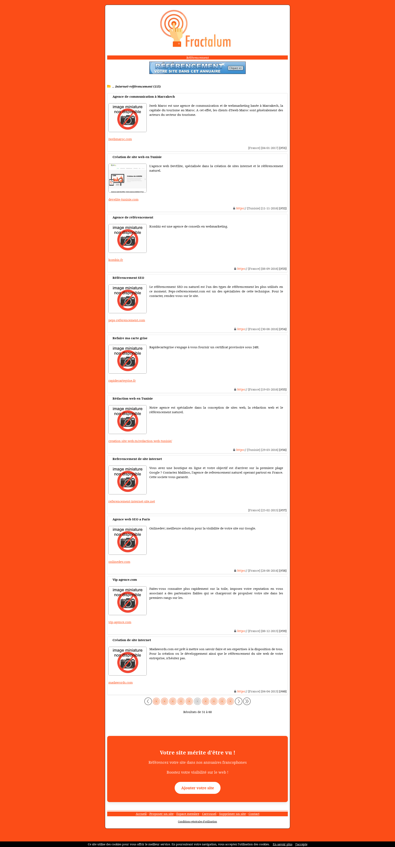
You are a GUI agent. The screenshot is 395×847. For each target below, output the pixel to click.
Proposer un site (161, 814)
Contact (254, 814)
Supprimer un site (232, 814)
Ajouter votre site (197, 787)
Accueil (141, 814)
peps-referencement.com (126, 320)
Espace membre (187, 814)
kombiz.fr (115, 260)
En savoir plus (282, 844)
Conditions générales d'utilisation (197, 821)
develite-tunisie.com (123, 199)
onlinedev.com (119, 562)
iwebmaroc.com (120, 139)
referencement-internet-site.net (131, 501)
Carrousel (209, 814)
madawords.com (120, 682)
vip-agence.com (119, 622)
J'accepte (301, 844)
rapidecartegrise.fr (122, 380)
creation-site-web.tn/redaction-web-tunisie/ (140, 441)
